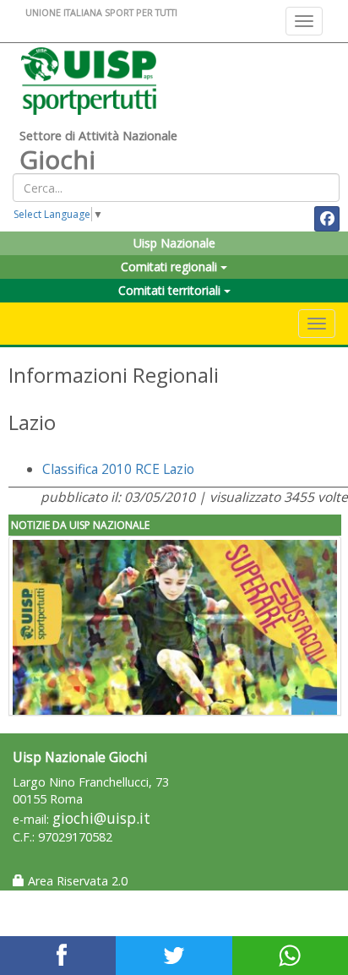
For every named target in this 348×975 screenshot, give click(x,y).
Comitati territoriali (171, 290)
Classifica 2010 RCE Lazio (118, 469)
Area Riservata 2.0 (76, 881)
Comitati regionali (170, 267)
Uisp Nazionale (174, 243)
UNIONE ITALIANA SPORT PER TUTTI (101, 12)
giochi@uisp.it (101, 818)
